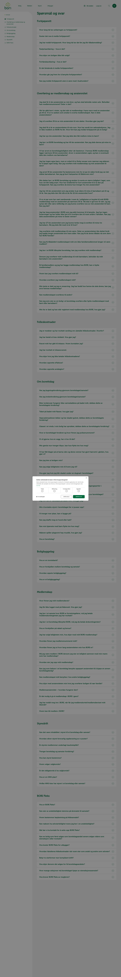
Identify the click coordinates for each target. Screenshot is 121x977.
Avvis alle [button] (66, 496)
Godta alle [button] (79, 496)
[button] (40, 496)
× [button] (86, 478)
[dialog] (60, 488)
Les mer (38, 485)
